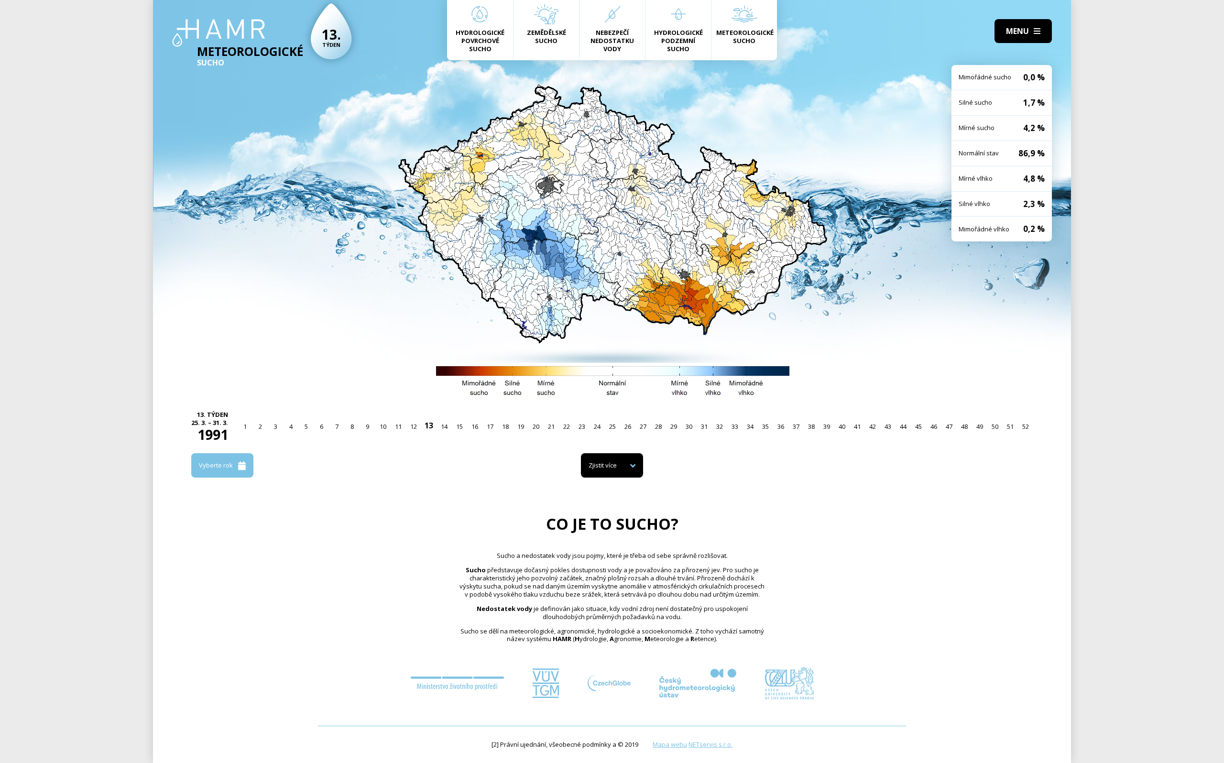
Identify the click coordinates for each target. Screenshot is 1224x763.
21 (551, 426)
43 (888, 426)
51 (1010, 426)
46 (933, 426)
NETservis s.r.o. (710, 744)
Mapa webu (670, 744)
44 (903, 426)
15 (459, 426)
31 (704, 426)
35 (765, 426)
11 (398, 426)
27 (643, 426)
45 (918, 426)
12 (413, 426)
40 (842, 426)
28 (658, 426)
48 (964, 426)
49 (979, 426)
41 (857, 426)
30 (689, 426)
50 (995, 426)
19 (520, 426)
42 (872, 426)
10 (383, 426)
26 (627, 426)
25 (612, 426)
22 (566, 426)
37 (796, 426)
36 (780, 426)
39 (826, 426)
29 (673, 426)
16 (474, 426)
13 (429, 425)
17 (490, 426)
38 (811, 426)
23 (582, 426)
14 (444, 426)
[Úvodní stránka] (218, 33)
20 (536, 426)
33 (735, 426)
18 (505, 426)
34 (750, 426)
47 (949, 426)
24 (597, 426)
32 (719, 426)
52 (1025, 426)
